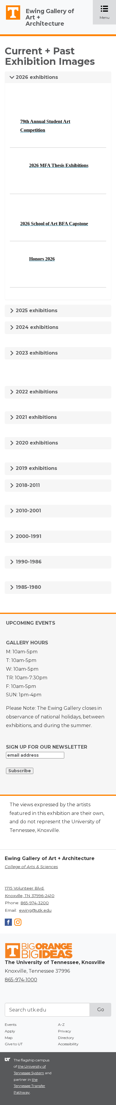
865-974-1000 (21, 980)
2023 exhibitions (36, 353)
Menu (108, 13)
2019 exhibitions (35, 468)
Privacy (64, 1031)
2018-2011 (27, 485)
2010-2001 (27, 511)
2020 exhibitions (36, 443)
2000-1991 (27, 536)
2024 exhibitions (36, 327)
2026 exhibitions (36, 77)
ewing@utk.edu (35, 910)
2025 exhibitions (35, 310)
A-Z (61, 1024)
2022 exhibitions (36, 392)
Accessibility (68, 1044)
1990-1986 (28, 562)
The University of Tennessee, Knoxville (10, 19)
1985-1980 (27, 587)
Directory (66, 1037)
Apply (10, 1031)
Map (8, 1037)
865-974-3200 (35, 902)
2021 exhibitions (35, 417)
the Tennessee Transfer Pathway (29, 1086)
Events (10, 1024)
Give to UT (14, 1044)
